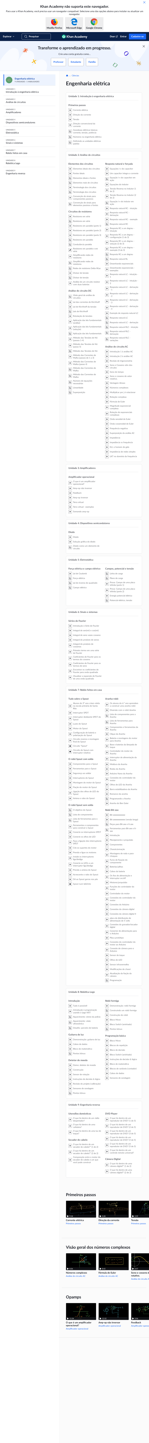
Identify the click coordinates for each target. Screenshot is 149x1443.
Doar (112, 36)
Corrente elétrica (80, 110)
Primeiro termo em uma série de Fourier (86, 652)
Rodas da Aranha (117, 769)
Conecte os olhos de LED (84, 837)
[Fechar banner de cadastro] (144, 46)
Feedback (77, 493)
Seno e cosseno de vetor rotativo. (121, 377)
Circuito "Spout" (80, 746)
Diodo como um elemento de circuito (86, 547)
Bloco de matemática (82, 1049)
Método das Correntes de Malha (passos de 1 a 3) (84, 356)
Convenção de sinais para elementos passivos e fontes (85, 204)
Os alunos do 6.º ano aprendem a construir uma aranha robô (124, 704)
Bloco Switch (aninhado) (121, 1024)
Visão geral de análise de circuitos (84, 296)
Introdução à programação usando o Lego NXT (85, 1011)
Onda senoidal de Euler (120, 419)
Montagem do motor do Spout (87, 783)
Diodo (76, 537)
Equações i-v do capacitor (121, 169)
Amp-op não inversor (82, 488)
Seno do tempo (117, 372)
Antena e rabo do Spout (84, 798)
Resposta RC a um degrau (121, 254)
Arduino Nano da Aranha (121, 774)
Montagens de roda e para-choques (122, 855)
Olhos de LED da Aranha (121, 785)
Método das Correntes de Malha (84, 369)
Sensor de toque (117, 955)
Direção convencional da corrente (84, 125)
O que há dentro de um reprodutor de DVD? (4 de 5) (123, 1138)
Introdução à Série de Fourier (86, 626)
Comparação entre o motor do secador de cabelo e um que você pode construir (86, 1160)
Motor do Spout (80, 729)
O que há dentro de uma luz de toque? (87, 1132)
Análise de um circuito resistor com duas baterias (86, 283)
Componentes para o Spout (85, 764)
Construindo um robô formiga (123, 1011)
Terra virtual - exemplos (83, 507)
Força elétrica (79, 578)
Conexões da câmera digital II (123, 914)
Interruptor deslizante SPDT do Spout (87, 718)
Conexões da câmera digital (122, 909)
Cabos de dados (80, 1044)
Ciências (75, 76)
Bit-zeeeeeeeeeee (117, 815)
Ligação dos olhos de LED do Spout (86, 793)
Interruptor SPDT (81, 713)
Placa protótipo (117, 938)
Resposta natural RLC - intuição (124, 327)
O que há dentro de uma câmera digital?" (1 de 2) (121, 1165)
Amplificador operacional (77, 1329)
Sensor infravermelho (119, 965)
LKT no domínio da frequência (123, 456)
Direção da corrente (82, 115)
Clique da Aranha (117, 734)
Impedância (115, 438)
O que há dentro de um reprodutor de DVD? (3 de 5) (123, 1132)
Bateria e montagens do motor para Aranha (123, 739)
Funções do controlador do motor (122, 888)
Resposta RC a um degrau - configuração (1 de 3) (122, 236)
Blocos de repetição (119, 1045)
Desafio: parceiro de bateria (85, 1028)
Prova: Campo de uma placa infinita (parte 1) (122, 584)
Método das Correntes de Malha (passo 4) (84, 363)
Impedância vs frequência (121, 443)
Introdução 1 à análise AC (121, 352)
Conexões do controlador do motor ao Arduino (122, 943)
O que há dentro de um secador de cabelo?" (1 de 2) (85, 1145)
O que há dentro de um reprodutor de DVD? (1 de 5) (123, 1119)
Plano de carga (116, 578)
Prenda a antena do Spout (84, 870)
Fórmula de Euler (117, 402)
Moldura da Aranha (118, 764)
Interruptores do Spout (83, 778)
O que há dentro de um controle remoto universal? (122, 1151)
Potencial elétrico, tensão (121, 600)
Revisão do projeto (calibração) (87, 1084)
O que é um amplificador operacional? (84, 483)
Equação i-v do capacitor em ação (122, 179)
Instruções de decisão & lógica (86, 1079)
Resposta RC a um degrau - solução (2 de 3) (122, 242)
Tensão (76, 119)
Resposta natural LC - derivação (124, 323)
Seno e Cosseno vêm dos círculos (121, 366)
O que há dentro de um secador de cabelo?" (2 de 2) (85, 1152)
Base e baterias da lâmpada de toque (123, 746)
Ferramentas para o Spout (84, 769)
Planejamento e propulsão (121, 840)
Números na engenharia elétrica (87, 137)
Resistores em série (81, 217)
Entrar (123, 36)
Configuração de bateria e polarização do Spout (84, 734)
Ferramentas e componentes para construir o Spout (86, 826)
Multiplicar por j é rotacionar (122, 392)
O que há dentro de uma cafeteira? (84, 1126)
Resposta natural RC (119, 224)
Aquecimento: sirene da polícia (86, 1017)
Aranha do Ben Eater (119, 803)
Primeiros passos (73, 1224)
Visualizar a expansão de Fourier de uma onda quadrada (87, 677)
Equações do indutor (119, 185)
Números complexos (119, 388)
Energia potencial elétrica (121, 596)
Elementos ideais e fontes (84, 178)
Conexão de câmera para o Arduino (122, 949)
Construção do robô (119, 1015)
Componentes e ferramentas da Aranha (124, 728)
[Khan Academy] (74, 36)
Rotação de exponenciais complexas (121, 413)
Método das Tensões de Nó (85, 351)
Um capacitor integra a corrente (124, 173)
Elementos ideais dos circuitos (86, 169)
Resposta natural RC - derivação (119, 214)
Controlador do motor (120, 894)
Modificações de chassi (120, 969)
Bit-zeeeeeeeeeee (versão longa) (124, 820)
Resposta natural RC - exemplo (124, 219)
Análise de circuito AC (75, 1276)
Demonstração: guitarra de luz (86, 1040)
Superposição (79, 392)
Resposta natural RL (119, 259)
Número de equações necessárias (82, 382)
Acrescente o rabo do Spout (85, 875)
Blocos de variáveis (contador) (123, 1069)
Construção (78, 1070)
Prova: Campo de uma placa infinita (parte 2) (122, 590)
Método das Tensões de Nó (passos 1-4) (85, 339)
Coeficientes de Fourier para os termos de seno (87, 664)
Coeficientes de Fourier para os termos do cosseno (87, 658)
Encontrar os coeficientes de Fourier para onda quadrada (86, 671)
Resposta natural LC (119, 318)
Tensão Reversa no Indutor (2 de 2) (123, 196)
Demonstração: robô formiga (123, 1006)
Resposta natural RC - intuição (123, 208)
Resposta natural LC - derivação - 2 (124, 295)
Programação (116, 980)
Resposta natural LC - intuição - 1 (124, 275)
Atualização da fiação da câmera (121, 975)
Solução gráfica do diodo (84, 542)
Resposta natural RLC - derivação (120, 332)
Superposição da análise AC (122, 433)
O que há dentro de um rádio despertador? (86, 1119)
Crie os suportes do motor (84, 848)
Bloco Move (115, 1020)
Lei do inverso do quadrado (85, 583)
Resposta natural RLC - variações (120, 339)
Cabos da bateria (117, 871)
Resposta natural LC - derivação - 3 (124, 301)
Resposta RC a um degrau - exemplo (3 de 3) (122, 249)
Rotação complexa (118, 397)
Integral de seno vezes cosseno (87, 635)
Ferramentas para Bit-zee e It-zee (123, 830)
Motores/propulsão (118, 883)
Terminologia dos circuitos (84, 187)
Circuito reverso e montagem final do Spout (86, 740)
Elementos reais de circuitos (85, 183)
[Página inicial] (67, 75)
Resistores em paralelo (83, 240)
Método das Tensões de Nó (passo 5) (85, 345)
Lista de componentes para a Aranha (123, 715)
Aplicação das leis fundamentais (87, 334)
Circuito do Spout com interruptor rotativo (83, 751)
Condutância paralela (82, 245)
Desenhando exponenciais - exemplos (122, 269)
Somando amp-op (81, 512)
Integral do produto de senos (86, 640)
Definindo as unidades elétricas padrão (87, 142)
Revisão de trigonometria (121, 361)
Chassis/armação (117, 849)
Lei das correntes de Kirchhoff (86, 302)
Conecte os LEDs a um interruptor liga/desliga (83, 864)
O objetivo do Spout (82, 810)
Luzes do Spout (80, 724)
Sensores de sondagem (83, 1089)
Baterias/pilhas (116, 867)
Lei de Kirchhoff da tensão (84, 307)
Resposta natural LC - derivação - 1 (124, 288)
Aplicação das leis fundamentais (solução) (87, 328)
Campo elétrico (80, 588)
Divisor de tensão (81, 273)
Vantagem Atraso (117, 383)
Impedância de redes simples (122, 452)
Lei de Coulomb (80, 574)
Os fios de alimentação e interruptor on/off (121, 877)
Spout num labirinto (82, 884)
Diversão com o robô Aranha (123, 710)
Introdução (115, 835)
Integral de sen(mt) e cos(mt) (86, 631)
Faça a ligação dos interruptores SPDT (87, 842)
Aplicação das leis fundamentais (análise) (87, 321)
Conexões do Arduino (119, 905)
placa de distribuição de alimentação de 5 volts (120, 919)
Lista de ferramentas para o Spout (85, 820)
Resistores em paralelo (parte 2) (87, 231)
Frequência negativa (119, 429)
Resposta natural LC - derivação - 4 (124, 307)
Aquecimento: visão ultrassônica (82, 1022)
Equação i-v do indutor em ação (122, 203)
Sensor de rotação (81, 1075)
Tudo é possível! (80, 1006)
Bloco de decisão (117, 1050)
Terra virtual (78, 502)
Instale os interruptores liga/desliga (83, 858)
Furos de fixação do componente (118, 861)
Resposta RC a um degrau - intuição (122, 229)
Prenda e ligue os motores (84, 853)
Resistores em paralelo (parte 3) (87, 235)
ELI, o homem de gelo (119, 447)
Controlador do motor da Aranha (121, 752)
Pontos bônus (79, 1054)
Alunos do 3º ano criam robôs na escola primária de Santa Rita (86, 706)
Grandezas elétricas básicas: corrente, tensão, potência (85, 131)
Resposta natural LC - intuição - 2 (124, 282)
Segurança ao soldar (82, 773)
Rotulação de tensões (82, 316)
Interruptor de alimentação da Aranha (123, 759)
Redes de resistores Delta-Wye (87, 268)
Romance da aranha (119, 794)
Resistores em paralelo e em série (85, 250)
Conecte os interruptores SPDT (87, 832)
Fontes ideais (79, 173)
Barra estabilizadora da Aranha (123, 789)
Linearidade (78, 388)
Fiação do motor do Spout (85, 787)
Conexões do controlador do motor (122, 779)
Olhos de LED (116, 960)
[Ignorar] (144, 2)
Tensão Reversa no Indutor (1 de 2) (123, 190)
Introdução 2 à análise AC (121, 356)
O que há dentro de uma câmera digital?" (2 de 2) (121, 1171)
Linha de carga (116, 574)
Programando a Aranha (120, 799)
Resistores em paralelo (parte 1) (87, 226)
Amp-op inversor (80, 498)
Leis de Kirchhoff (80, 311)
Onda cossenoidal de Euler (122, 424)
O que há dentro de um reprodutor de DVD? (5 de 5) (123, 1145)
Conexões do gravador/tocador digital (124, 926)
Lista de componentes (83, 815)
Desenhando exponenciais (121, 264)
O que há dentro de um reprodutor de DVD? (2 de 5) (123, 1126)
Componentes (116, 845)
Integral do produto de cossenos (83, 645)
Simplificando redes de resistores (83, 256)
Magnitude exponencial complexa (120, 407)
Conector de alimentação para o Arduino (123, 932)
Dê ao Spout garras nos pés (85, 879)
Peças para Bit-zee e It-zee (121, 824)
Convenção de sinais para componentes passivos (84, 197)
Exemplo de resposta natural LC (124, 313)
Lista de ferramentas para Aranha (121, 722)
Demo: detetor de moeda (84, 1065)
